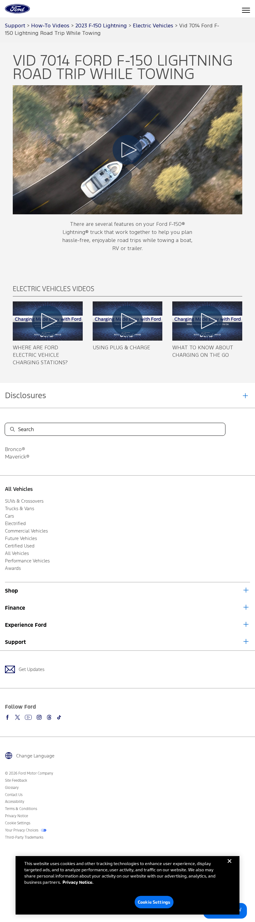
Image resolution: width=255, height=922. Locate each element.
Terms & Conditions (21, 809)
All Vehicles (19, 489)
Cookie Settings (154, 902)
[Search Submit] (12, 429)
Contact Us (13, 795)
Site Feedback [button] (16, 780)
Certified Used (20, 546)
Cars (9, 516)
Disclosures (25, 395)
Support (15, 642)
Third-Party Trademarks (24, 837)
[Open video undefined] (48, 321)
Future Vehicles (21, 538)
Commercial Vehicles (26, 531)
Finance (15, 607)
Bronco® (15, 449)
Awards (13, 568)
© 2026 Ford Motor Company (29, 773)
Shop (11, 590)
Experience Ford (26, 625)
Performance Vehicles (27, 561)
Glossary (12, 787)
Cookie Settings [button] (17, 823)
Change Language (35, 756)
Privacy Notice (16, 816)
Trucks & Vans (19, 508)
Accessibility (14, 801)
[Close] (229, 866)
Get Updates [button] (31, 669)
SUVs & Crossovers (24, 501)
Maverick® (17, 456)
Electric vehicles (153, 26)
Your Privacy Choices (22, 830)
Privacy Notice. (78, 882)
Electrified (15, 523)
